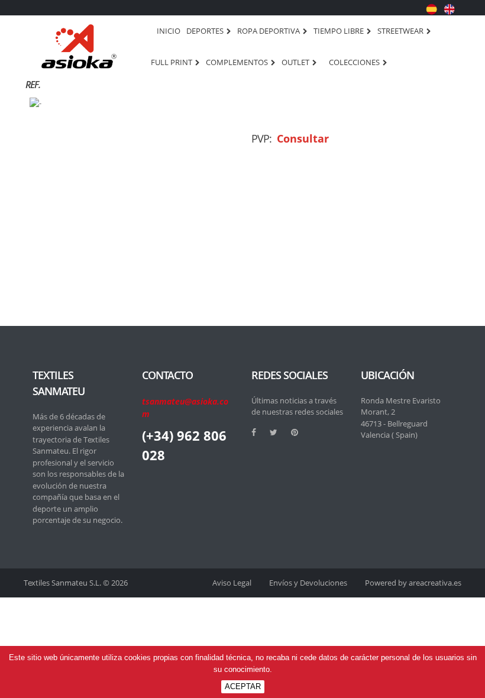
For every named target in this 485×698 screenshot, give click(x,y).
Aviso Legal (231, 582)
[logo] (79, 46)
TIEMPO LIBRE (338, 31)
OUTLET (295, 63)
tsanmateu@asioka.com (185, 407)
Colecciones (354, 63)
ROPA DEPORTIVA (268, 31)
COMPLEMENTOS (237, 63)
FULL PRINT (171, 63)
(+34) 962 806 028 (184, 445)
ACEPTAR (243, 686)
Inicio (168, 31)
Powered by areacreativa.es (413, 582)
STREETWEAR (400, 31)
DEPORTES (205, 31)
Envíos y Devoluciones (308, 582)
